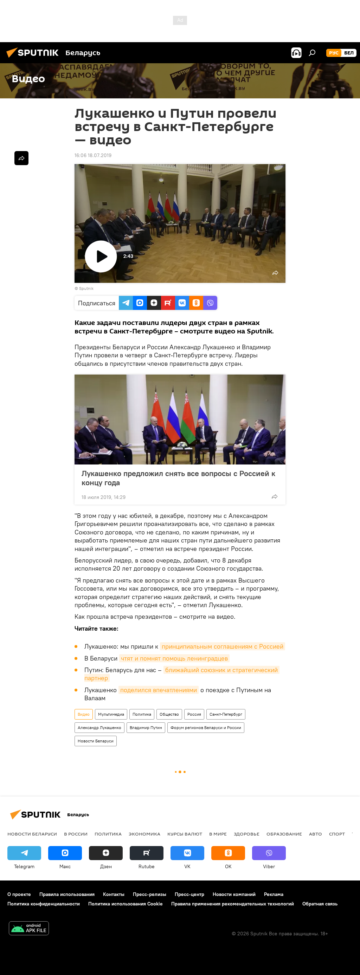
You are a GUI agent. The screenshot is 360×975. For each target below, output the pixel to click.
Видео (84, 714)
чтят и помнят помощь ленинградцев (174, 658)
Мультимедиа (111, 714)
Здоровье (246, 834)
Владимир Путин (146, 727)
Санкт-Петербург (226, 714)
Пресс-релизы (149, 894)
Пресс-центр (189, 894)
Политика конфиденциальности (43, 904)
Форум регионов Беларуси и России (206, 727)
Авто (315, 834)
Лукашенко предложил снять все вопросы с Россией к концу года (178, 478)
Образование (284, 834)
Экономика (144, 834)
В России (76, 834)
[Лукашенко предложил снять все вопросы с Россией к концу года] (180, 419)
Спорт (337, 834)
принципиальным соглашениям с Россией (222, 646)
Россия (194, 714)
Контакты (113, 894)
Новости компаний (234, 894)
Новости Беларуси (96, 740)
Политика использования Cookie (125, 904)
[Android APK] (29, 929)
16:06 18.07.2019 (93, 155)
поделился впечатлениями (158, 690)
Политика (142, 714)
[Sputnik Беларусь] (34, 59)
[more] (275, 496)
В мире (218, 834)
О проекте (19, 894)
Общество (169, 714)
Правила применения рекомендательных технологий (232, 904)
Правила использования (67, 894)
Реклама (273, 894)
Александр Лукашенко (99, 727)
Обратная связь (320, 904)
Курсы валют (184, 834)
